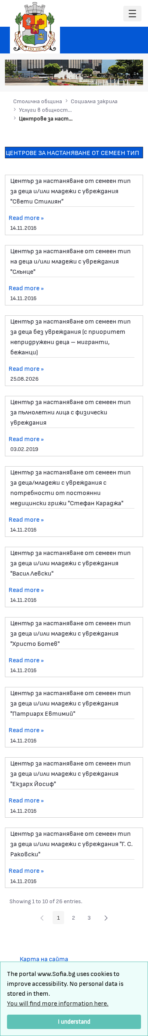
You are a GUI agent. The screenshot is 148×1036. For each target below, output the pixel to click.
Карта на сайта (44, 958)
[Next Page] (106, 917)
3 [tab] (99, 75)
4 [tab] (107, 75)
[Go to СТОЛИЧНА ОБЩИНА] (35, 26)
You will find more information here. (58, 1003)
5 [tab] (115, 75)
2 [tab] (91, 75)
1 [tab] (83, 75)
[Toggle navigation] (132, 14)
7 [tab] (132, 75)
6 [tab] (124, 75)
